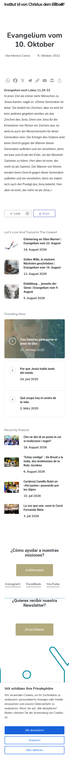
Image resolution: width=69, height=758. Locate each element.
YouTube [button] (53, 584)
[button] (63, 4)
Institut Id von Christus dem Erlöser (33, 4)
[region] (34, 720)
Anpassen (34, 740)
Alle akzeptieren (34, 730)
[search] (55, 4)
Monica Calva (20, 55)
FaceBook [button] (33, 584)
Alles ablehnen (34, 750)
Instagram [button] (13, 584)
